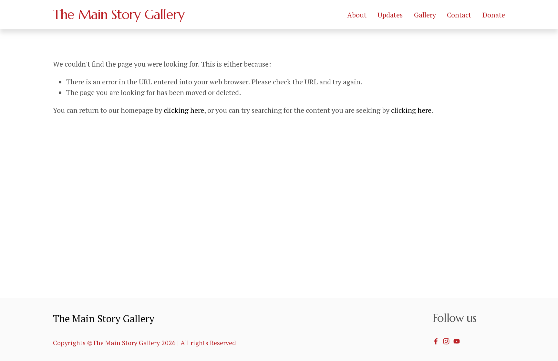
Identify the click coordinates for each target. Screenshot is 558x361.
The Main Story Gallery (118, 14)
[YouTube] (456, 341)
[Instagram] (446, 341)
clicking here (184, 110)
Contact (459, 14)
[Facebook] (436, 341)
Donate (493, 14)
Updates (390, 14)
